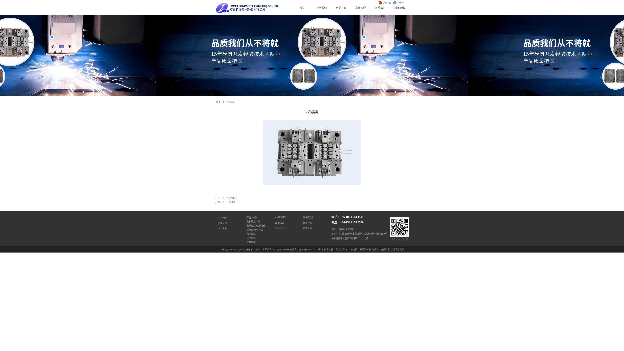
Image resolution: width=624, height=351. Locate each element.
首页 (218, 102)
